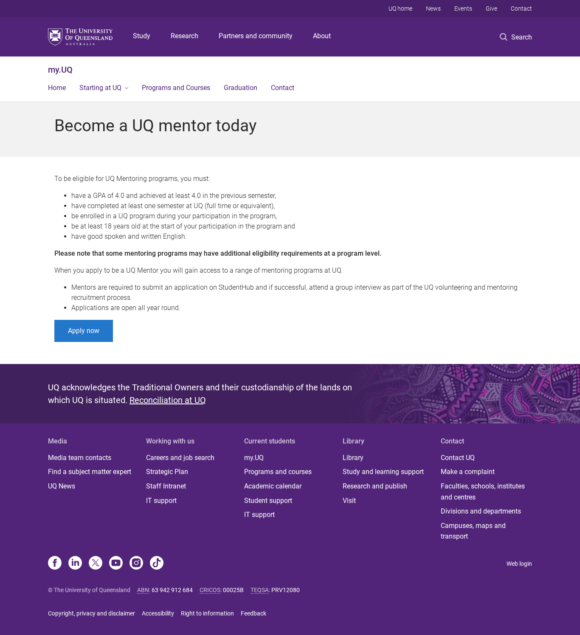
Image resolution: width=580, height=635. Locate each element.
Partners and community (256, 36)
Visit (349, 501)
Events (463, 8)
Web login (519, 563)
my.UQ (60, 70)
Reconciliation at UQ (168, 400)
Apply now (83, 331)
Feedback (253, 613)
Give (491, 8)
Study (141, 36)
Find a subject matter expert (89, 472)
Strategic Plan (167, 472)
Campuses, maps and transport (473, 531)
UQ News (61, 486)
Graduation (240, 88)
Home (57, 88)
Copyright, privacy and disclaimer (91, 613)
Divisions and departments (481, 511)
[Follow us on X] (95, 564)
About (322, 36)
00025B (233, 590)
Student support (268, 501)
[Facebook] (55, 564)
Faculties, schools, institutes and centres (483, 491)
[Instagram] (136, 564)
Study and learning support (383, 472)
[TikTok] (156, 564)
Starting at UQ (100, 88)
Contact (521, 8)
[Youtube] (116, 564)
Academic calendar (272, 486)
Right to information (207, 613)
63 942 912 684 (172, 590)
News (433, 8)
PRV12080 (285, 590)
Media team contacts (79, 458)
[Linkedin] (75, 564)
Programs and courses (278, 472)
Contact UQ (458, 458)
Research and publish (375, 486)
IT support (161, 501)
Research (184, 36)
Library (353, 458)
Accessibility (158, 613)
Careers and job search (180, 458)
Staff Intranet (166, 486)
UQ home (400, 8)
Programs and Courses (176, 88)
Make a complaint (468, 472)
